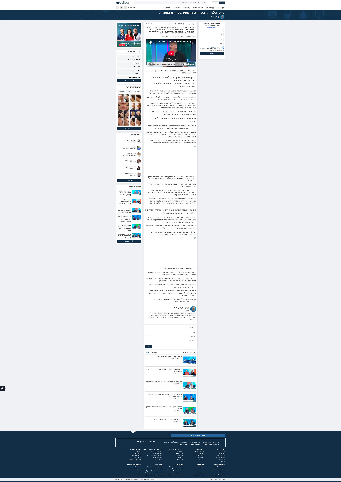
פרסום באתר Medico (198, 436)
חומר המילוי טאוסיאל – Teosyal (153, 473)
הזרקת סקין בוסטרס (134, 60)
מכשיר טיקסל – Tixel (177, 469)
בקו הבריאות (180, 451)
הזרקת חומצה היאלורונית (218, 469)
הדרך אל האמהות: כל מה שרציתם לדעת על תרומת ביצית (124, 235)
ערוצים (165, 8)
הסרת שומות (200, 471)
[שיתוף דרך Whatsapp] (149, 23)
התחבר (215, 2)
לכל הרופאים (129, 180)
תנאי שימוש (222, 453)
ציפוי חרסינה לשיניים (134, 77)
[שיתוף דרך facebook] (151, 23)
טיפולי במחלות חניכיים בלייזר (154, 455)
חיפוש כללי (222, 459)
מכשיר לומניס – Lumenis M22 (175, 471)
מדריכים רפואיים (199, 455)
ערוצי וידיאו (201, 457)
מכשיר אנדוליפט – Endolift (176, 467)
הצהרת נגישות (221, 455)
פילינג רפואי (136, 63)
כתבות (175, 8)
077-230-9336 (211, 28)
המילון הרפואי (179, 453)
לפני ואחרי (197, 8)
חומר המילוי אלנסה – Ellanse (154, 467)
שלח (148, 346)
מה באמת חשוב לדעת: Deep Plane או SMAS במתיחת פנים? (124, 210)
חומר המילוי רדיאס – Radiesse (154, 469)
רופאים (185, 8)
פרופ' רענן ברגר (214, 16)
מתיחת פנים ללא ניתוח (219, 467)
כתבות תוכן (201, 459)
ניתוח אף (138, 451)
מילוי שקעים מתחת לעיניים (218, 471)
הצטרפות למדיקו (220, 457)
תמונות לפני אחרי (199, 453)
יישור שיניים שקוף (157, 457)
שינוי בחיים (180, 459)
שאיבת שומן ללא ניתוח (135, 459)
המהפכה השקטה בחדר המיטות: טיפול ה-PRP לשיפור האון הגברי (124, 227)
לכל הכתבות (129, 241)
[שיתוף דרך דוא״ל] (146, 23)
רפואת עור (138, 471)
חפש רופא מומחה (199, 451)
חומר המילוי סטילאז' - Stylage (154, 471)
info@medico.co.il (144, 441)
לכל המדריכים (129, 80)
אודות (223, 451)
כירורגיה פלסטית (136, 467)
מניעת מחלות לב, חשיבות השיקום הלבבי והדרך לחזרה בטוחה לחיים (125, 202)
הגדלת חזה (136, 56)
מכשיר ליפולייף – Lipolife (176, 473)
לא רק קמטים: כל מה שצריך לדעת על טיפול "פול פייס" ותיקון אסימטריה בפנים (124, 218)
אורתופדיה (138, 475)
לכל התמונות (129, 128)
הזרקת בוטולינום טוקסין (219, 475)
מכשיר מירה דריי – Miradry (176, 475)
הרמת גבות (136, 73)
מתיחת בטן (138, 457)
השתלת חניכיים (158, 459)
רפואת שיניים (137, 473)
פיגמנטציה (201, 467)
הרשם (222, 2)
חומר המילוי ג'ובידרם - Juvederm (153, 475)
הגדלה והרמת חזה (136, 455)
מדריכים (209, 8)
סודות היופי (180, 455)
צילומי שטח (180, 457)
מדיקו (219, 8)
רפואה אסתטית (137, 469)
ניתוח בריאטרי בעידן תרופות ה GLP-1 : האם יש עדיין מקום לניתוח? (125, 193)
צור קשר (223, 461)
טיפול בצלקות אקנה (199, 473)
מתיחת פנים (136, 67)
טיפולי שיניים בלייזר (157, 453)
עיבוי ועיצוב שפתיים (219, 473)
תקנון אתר (212, 47)
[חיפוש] (136, 2)
